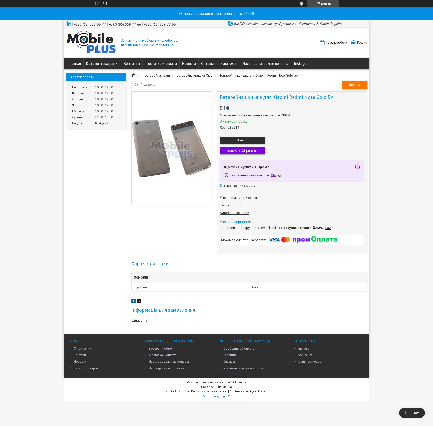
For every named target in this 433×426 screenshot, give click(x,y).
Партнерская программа (166, 368)
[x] (139, 301)
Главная (75, 63)
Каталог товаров (100, 63)
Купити (242, 140)
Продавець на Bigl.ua (216, 387)
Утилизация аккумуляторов (243, 368)
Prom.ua (240, 382)
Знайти (354, 85)
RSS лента (305, 355)
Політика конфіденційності (249, 391)
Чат (416, 413)
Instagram (302, 63)
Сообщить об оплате (239, 348)
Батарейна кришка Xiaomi (196, 75)
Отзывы (229, 361)
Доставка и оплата (161, 63)
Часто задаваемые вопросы (266, 63)
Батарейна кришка (159, 75)
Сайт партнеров (309, 361)
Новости (189, 63)
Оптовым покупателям (219, 63)
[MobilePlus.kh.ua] (91, 42)
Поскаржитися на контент (209, 391)
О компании (82, 348)
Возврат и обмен (161, 348)
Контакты (132, 63)
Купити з (233, 151)
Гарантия (230, 355)
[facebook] (133, 301)
